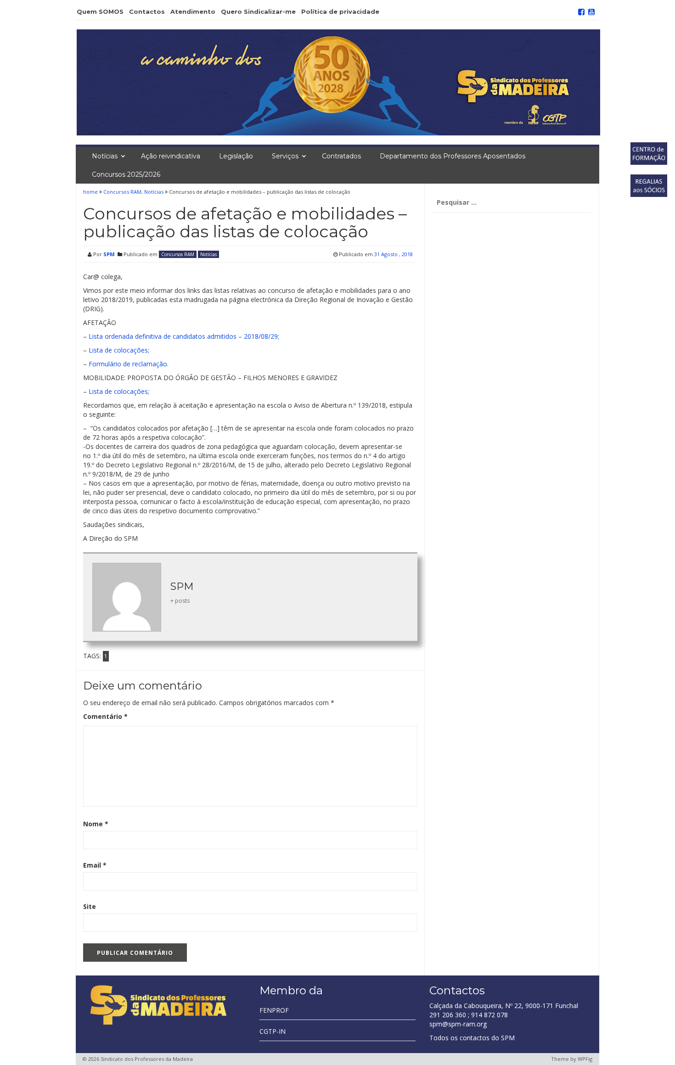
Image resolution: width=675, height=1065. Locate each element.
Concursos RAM (122, 191)
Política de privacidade (340, 11)
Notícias (105, 156)
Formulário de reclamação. (129, 363)
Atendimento (192, 11)
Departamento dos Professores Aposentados (452, 156)
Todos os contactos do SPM (472, 1037)
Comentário (105, 716)
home (91, 191)
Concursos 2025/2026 (126, 174)
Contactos (147, 11)
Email (95, 865)
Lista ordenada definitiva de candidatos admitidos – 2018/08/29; (184, 336)
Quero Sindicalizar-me (258, 11)
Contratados (341, 156)
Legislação (236, 156)
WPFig (585, 1058)
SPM (109, 254)
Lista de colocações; (119, 350)
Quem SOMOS (100, 11)
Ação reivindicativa (170, 156)
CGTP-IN (272, 1031)
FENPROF (274, 1010)
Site (89, 906)
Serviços (285, 156)
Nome (95, 823)
